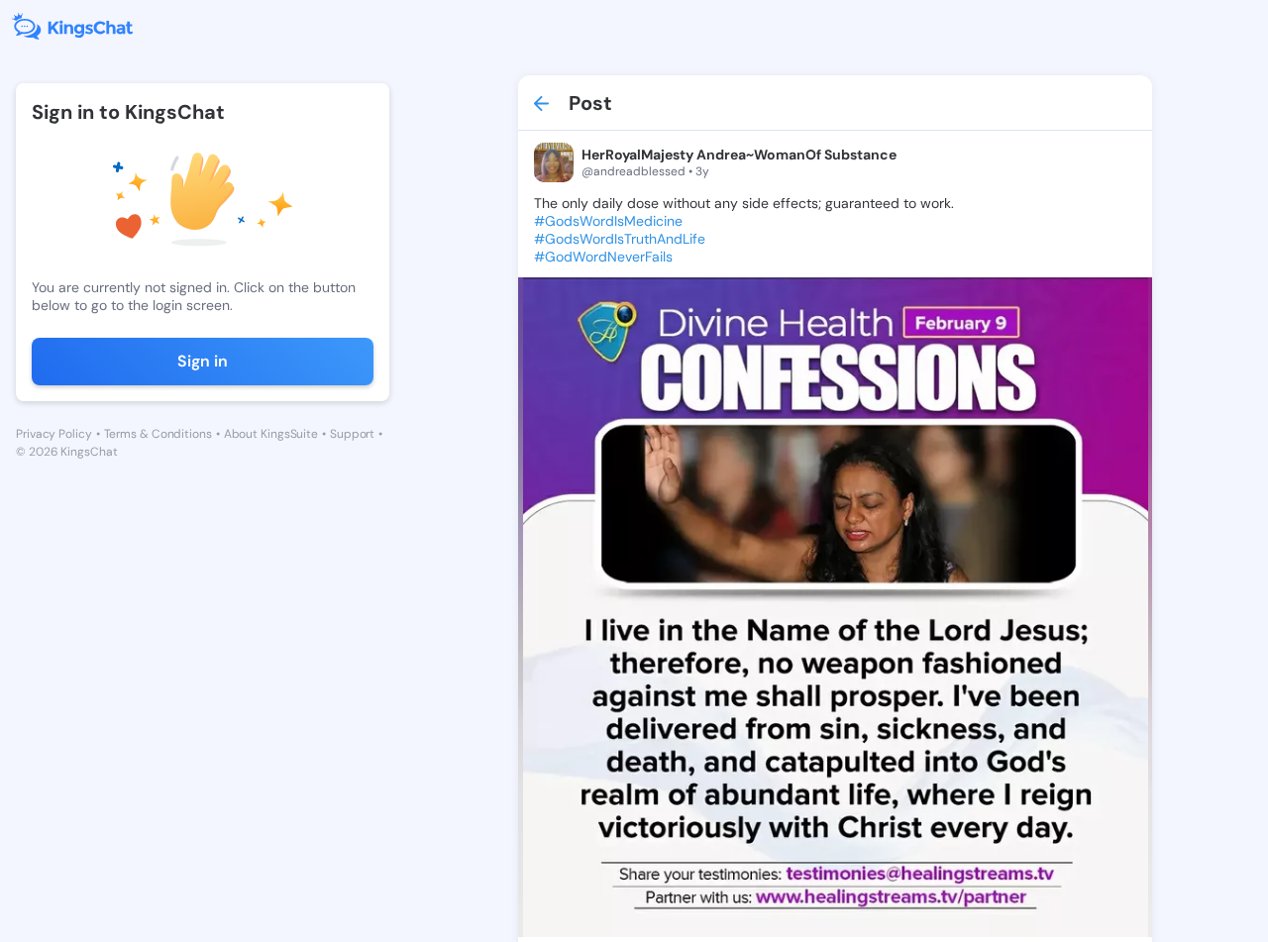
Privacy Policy (54, 434)
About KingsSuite (271, 434)
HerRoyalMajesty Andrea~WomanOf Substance (739, 154)
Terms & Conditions (158, 434)
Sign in (202, 361)
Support (352, 434)
